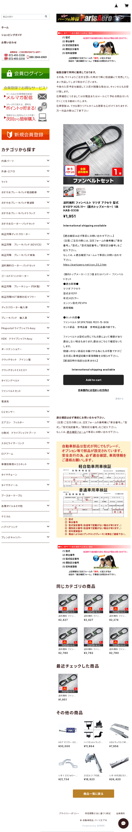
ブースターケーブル (11, 495)
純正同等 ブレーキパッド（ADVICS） (21, 244)
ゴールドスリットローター (15, 275)
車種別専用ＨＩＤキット (14, 464)
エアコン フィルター (12, 422)
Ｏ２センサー (8, 411)
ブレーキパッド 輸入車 (14, 317)
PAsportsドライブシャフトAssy (18, 328)
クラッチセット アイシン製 (16, 359)
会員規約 (120, 813)
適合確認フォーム (76, 431)
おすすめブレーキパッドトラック (18, 213)
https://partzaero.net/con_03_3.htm (85, 264)
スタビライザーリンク (12, 443)
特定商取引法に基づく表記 (98, 813)
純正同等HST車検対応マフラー (18, 296)
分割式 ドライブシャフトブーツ (18, 432)
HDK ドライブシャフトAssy (16, 338)
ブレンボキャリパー (11, 537)
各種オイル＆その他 (12, 506)
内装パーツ (7, 160)
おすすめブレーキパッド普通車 (17, 202)
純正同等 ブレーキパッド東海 (18, 255)
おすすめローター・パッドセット (18, 223)
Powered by (89, 825)
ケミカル (6, 516)
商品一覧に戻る (93, 793)
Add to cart (93, 380)
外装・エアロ (8, 171)
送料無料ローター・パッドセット (18, 265)
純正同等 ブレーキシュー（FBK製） (21, 286)
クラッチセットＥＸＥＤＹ (14, 370)
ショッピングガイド (11, 34)
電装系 (5, 401)
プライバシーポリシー (69, 813)
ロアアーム (7, 453)
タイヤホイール (9, 485)
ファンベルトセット (11, 391)
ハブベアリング (9, 526)
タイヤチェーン (9, 474)
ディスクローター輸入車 (14, 307)
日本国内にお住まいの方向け (93, 390)
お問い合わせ (8, 42)
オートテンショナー (11, 349)
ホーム (5, 27)
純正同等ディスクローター (15, 234)
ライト (4, 181)
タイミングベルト (10, 380)
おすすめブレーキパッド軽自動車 (19, 192)
